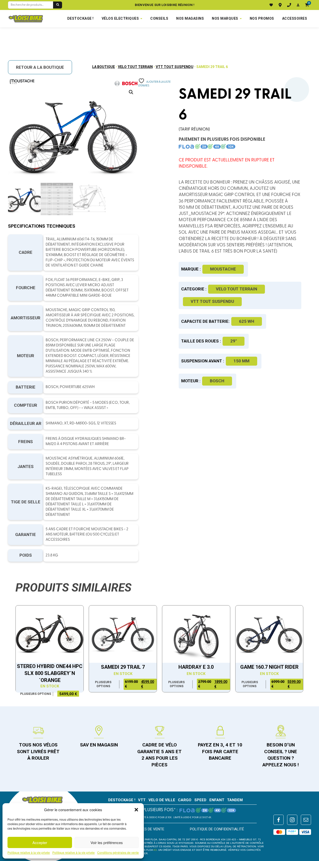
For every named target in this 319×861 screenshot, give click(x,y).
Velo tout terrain (135, 67)
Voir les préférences (106, 842)
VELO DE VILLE (162, 800)
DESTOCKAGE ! (80, 18)
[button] (136, 809)
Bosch (217, 380)
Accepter (39, 842)
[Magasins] (280, 5)
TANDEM (235, 800)
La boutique (103, 67)
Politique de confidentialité (217, 829)
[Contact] (289, 5)
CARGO (184, 800)
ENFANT (216, 800)
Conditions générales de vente (118, 853)
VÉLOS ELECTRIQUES (120, 18)
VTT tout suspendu (174, 67)
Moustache (223, 268)
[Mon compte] (298, 5)
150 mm (241, 360)
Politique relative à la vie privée (28, 853)
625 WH (246, 321)
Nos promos (262, 18)
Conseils (159, 18)
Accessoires (294, 18)
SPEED (200, 800)
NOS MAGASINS (190, 18)
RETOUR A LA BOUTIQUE (40, 67)
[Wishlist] (271, 5)
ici (155, 850)
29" (233, 340)
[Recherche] (57, 4)
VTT (142, 800)
